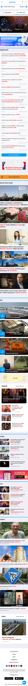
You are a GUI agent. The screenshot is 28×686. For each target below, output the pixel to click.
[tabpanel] (14, 24)
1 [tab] (7, 34)
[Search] (26, 2)
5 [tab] (13, 34)
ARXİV (14, 657)
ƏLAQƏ (14, 654)
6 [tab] (15, 34)
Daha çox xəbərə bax (20, 386)
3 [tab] (10, 34)
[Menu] (2, 2)
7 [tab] (16, 34)
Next (26, 7)
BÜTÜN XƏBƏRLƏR (14, 155)
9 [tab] (19, 34)
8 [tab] (18, 34)
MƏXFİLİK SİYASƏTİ (14, 662)
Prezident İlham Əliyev (9, 6)
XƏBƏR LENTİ (4, 50)
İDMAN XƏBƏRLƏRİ (14, 177)
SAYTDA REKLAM (14, 651)
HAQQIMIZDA (14, 659)
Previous (1, 7)
